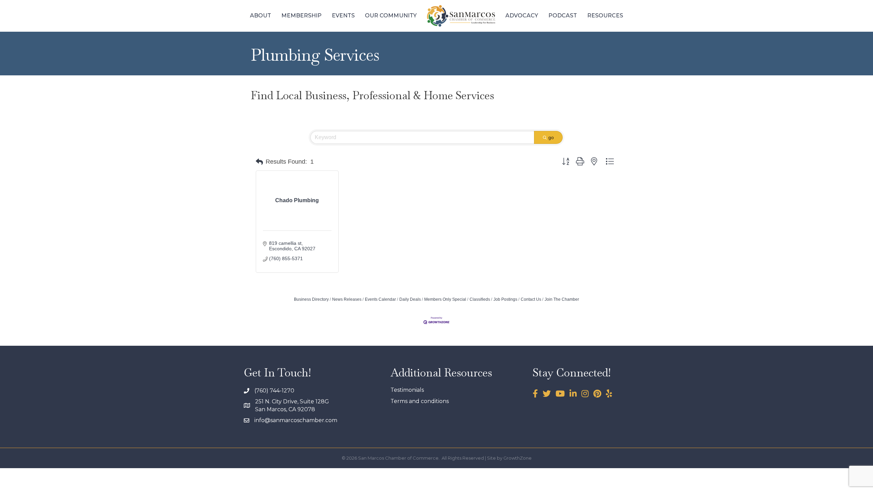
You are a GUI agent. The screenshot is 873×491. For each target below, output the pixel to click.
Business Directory (311, 299)
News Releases (346, 299)
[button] (259, 162)
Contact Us (531, 299)
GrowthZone (517, 458)
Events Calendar (380, 299)
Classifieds (480, 299)
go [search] (551, 137)
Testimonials (407, 390)
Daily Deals (410, 299)
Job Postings (505, 299)
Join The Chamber (562, 299)
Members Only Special (445, 299)
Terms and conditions (419, 401)
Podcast (562, 15)
